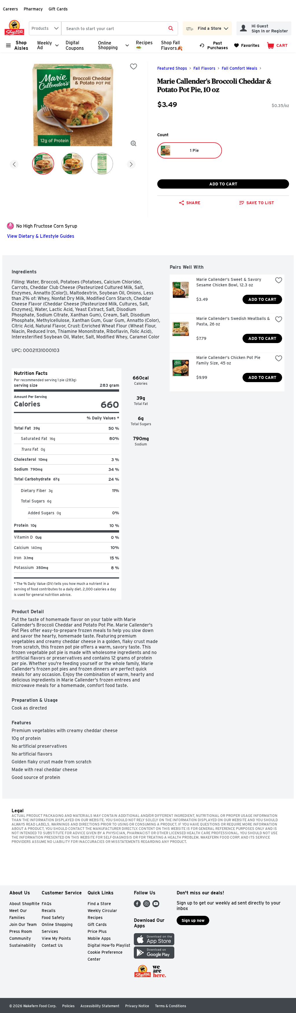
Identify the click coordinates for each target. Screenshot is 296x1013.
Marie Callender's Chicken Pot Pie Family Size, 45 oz (229, 360)
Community (20, 938)
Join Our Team (23, 924)
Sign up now (193, 920)
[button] (226, 27)
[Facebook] (137, 905)
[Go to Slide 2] (72, 163)
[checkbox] (133, 66)
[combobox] (45, 28)
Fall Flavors (204, 68)
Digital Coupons (75, 45)
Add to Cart (223, 184)
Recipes (95, 917)
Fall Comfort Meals (239, 68)
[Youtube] (155, 905)
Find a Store (99, 903)
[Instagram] (146, 905)
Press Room (20, 931)
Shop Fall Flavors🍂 (172, 45)
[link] (214, 45)
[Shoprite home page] (16, 28)
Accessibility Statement (99, 1006)
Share (193, 202)
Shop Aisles (21, 45)
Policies (68, 1006)
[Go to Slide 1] (43, 163)
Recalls (49, 910)
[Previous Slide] (14, 163)
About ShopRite (24, 903)
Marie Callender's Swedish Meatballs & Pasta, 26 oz (233, 321)
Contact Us (52, 945)
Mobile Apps (99, 938)
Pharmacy (33, 9)
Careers (10, 9)
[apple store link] (154, 943)
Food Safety (53, 917)
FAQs (46, 903)
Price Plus (97, 931)
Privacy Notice (137, 1006)
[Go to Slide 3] (102, 163)
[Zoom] (133, 143)
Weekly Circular (102, 910)
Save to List (260, 202)
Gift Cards (58, 9)
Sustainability (22, 945)
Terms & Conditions (170, 1006)
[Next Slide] (131, 163)
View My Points (56, 938)
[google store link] (154, 957)
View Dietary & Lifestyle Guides (40, 236)
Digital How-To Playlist (109, 945)
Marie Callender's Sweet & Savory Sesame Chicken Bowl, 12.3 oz (229, 282)
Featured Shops (172, 68)
